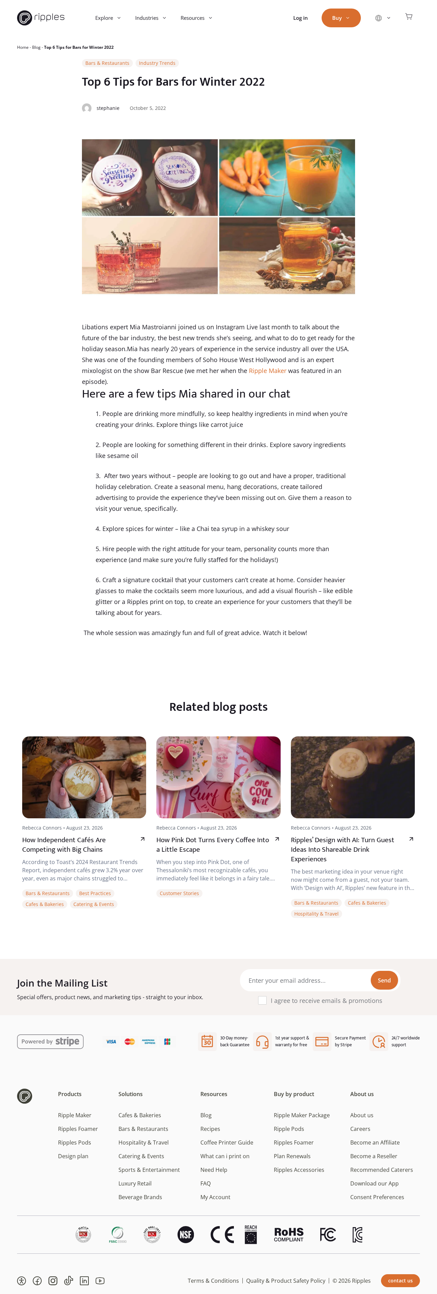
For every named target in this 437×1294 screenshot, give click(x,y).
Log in (300, 17)
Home (23, 47)
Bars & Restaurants (107, 63)
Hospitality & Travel (316, 913)
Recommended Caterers (381, 1170)
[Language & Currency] (383, 18)
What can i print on (225, 1156)
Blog (36, 47)
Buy (337, 17)
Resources (193, 17)
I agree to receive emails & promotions (326, 1000)
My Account (215, 1197)
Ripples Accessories (299, 1170)
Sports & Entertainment (149, 1170)
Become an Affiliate (375, 1142)
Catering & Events (93, 904)
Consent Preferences (377, 1197)
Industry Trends (157, 63)
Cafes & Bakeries (45, 904)
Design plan (73, 1156)
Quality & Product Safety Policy (285, 1280)
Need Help (213, 1170)
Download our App (374, 1183)
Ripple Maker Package (302, 1115)
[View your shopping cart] (409, 18)
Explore (104, 17)
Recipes (210, 1129)
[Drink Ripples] (41, 18)
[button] (21, 1280)
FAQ (205, 1183)
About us (361, 1115)
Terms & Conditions (213, 1280)
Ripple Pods (289, 1129)
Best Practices (95, 893)
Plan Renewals (292, 1156)
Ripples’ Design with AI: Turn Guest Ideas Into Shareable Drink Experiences (342, 849)
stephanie (108, 108)
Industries (146, 17)
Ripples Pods (74, 1142)
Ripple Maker (267, 370)
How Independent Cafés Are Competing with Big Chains (64, 845)
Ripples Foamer (78, 1129)
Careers (360, 1129)
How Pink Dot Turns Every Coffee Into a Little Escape (212, 845)
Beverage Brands (140, 1197)
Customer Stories (179, 893)
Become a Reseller (373, 1156)
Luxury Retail (135, 1183)
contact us (400, 1280)
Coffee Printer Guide (226, 1142)
